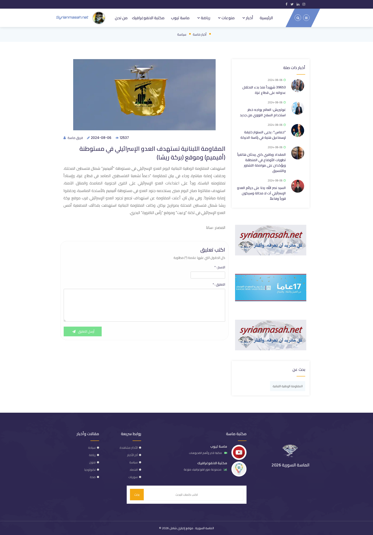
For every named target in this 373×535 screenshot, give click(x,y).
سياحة (92, 447)
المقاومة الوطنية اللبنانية (288, 386)
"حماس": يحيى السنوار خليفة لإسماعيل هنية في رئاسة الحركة (263, 135)
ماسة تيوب (180, 17)
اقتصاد (134, 469)
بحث (136, 494)
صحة (93, 477)
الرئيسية (266, 17)
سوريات (133, 477)
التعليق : (219, 284)
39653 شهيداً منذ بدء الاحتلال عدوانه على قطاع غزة (264, 90)
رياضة (205, 17)
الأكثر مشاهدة (129, 447)
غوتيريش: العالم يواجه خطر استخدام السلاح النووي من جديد (263, 112)
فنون (92, 462)
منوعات (228, 17)
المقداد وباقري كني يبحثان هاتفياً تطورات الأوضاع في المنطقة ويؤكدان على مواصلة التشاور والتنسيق (261, 162)
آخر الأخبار (132, 455)
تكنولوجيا (90, 469)
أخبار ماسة (199, 34)
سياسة (181, 34)
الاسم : (219, 267)
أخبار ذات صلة (294, 67)
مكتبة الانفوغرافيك (148, 17)
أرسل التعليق (85, 331)
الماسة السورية (204, 528)
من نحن (121, 17)
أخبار (249, 17)
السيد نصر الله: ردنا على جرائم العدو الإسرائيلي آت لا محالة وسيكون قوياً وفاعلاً (261, 193)
